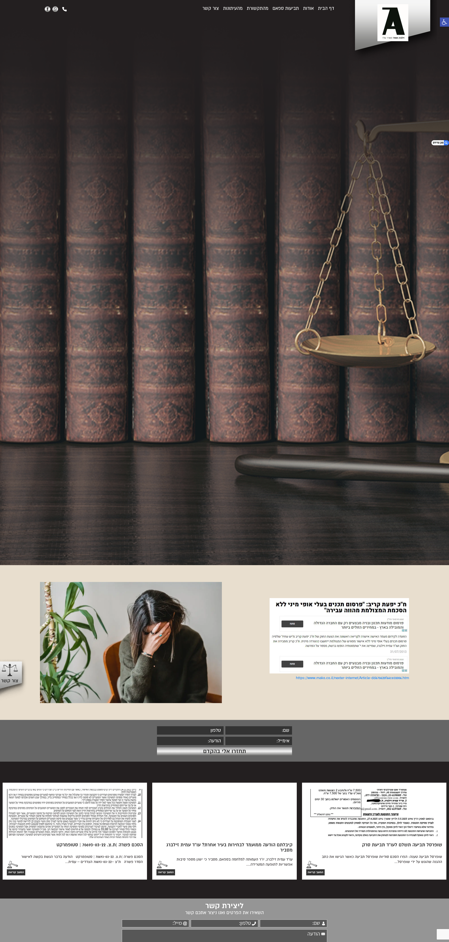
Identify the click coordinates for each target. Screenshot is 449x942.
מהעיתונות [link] (233, 8)
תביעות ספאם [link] (286, 8)
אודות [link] (308, 8)
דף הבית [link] (326, 8)
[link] (444, 22)
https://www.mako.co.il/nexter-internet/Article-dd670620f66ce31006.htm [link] (352, 678)
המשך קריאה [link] (315, 872)
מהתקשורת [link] (257, 8)
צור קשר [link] (210, 8)
